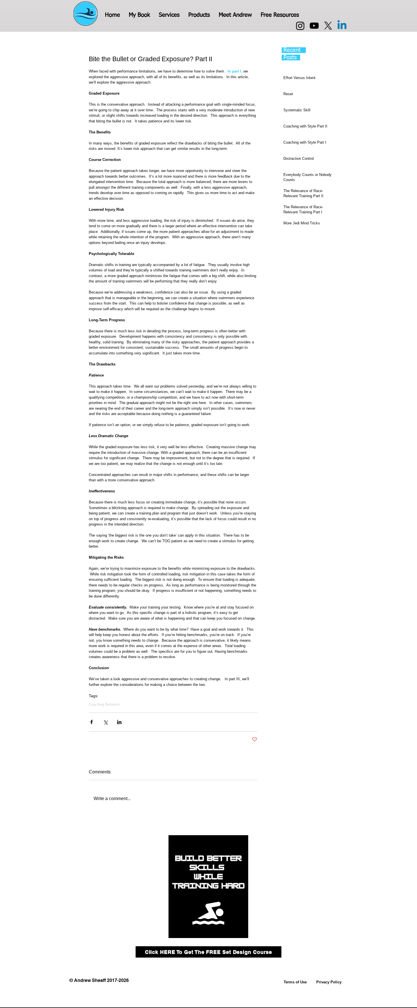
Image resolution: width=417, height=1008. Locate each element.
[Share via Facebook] (91, 722)
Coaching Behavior (104, 704)
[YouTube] (314, 25)
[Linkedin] (342, 25)
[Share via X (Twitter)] (105, 722)
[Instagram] (300, 25)
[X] (328, 25)
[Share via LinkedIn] (119, 722)
